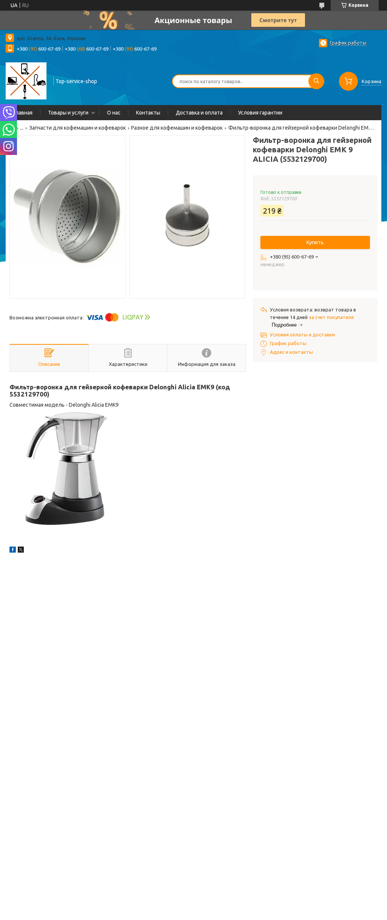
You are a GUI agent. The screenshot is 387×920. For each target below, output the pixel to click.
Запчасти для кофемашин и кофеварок (77, 128)
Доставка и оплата (199, 112)
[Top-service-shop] (26, 80)
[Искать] (316, 81)
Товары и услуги (68, 112)
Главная (23, 112)
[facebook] (12, 551)
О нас (114, 112)
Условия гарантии (260, 112)
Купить (315, 242)
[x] (21, 551)
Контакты (148, 112)
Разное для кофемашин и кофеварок (177, 128)
